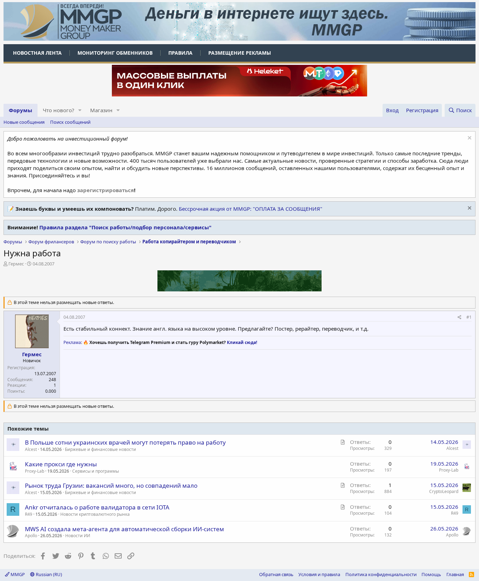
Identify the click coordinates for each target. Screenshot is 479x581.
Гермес (16, 264)
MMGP (17, 574)
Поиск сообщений (70, 122)
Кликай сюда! (242, 342)
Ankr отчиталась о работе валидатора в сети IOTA (97, 507)
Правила (180, 52)
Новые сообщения (24, 122)
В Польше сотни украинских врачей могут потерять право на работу (125, 442)
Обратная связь (276, 574)
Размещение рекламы (239, 52)
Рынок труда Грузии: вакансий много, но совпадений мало (111, 485)
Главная (455, 574)
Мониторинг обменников (115, 52)
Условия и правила (319, 574)
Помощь (431, 574)
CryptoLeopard (443, 491)
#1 (469, 317)
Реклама (72, 342)
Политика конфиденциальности (381, 574)
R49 (28, 514)
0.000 (50, 391)
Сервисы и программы (95, 471)
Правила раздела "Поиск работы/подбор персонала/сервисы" (125, 227)
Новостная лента (37, 52)
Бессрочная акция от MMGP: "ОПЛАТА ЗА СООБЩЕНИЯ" (250, 208)
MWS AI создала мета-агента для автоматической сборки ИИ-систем (124, 529)
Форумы (20, 110)
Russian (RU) (48, 574)
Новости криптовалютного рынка (95, 514)
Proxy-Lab (34, 471)
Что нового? (58, 110)
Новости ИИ (77, 536)
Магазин (101, 110)
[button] (80, 110)
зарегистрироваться (105, 190)
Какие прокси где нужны (61, 464)
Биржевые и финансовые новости (100, 449)
